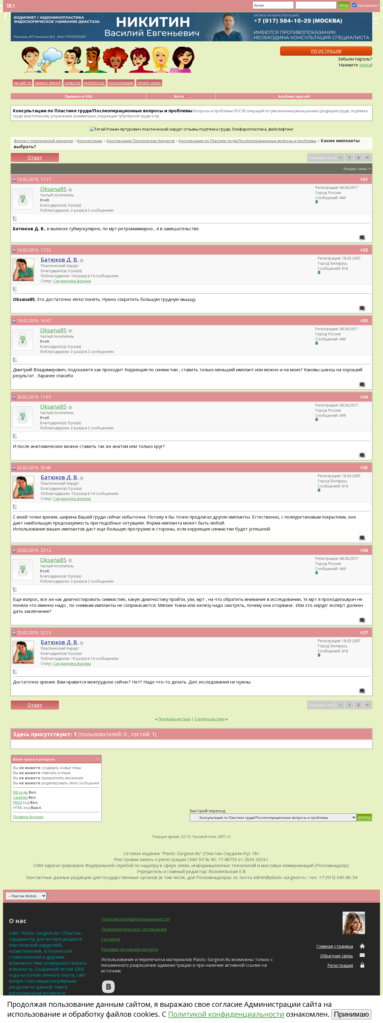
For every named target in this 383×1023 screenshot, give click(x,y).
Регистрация (326, 51)
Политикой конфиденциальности (226, 1014)
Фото (179, 96)
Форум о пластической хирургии (43, 140)
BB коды (20, 792)
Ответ (35, 157)
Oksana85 (53, 189)
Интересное (94, 83)
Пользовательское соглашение (134, 929)
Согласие (110, 939)
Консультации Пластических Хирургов (140, 140)
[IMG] (17, 802)
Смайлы (20, 797)
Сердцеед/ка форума (72, 281)
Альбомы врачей (294, 96)
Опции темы (355, 168)
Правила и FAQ (78, 96)
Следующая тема (209, 719)
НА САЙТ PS (22, 83)
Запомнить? (368, 5)
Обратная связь (336, 956)
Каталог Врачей (48, 83)
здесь (365, 65)
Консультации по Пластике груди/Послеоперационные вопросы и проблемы (247, 140)
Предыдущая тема (174, 719)
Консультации (121, 83)
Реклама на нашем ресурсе (129, 949)
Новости (72, 83)
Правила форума (28, 816)
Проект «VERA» (149, 83)
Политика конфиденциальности (135, 919)
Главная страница (334, 946)
